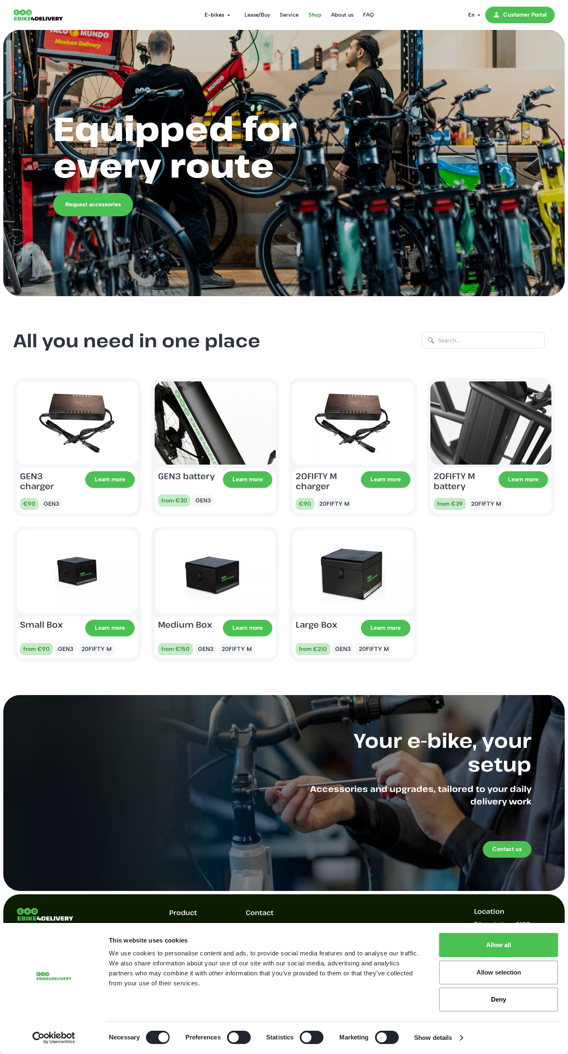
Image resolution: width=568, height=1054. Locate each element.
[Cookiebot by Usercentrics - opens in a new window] (53, 1038)
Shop (315, 15)
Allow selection (499, 972)
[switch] (239, 1037)
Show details (433, 1037)
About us (342, 15)
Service (289, 15)
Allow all (498, 944)
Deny (498, 999)
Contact (260, 912)
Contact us (507, 849)
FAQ (368, 15)
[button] (215, 15)
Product (183, 912)
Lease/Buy (257, 15)
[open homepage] (46, 15)
